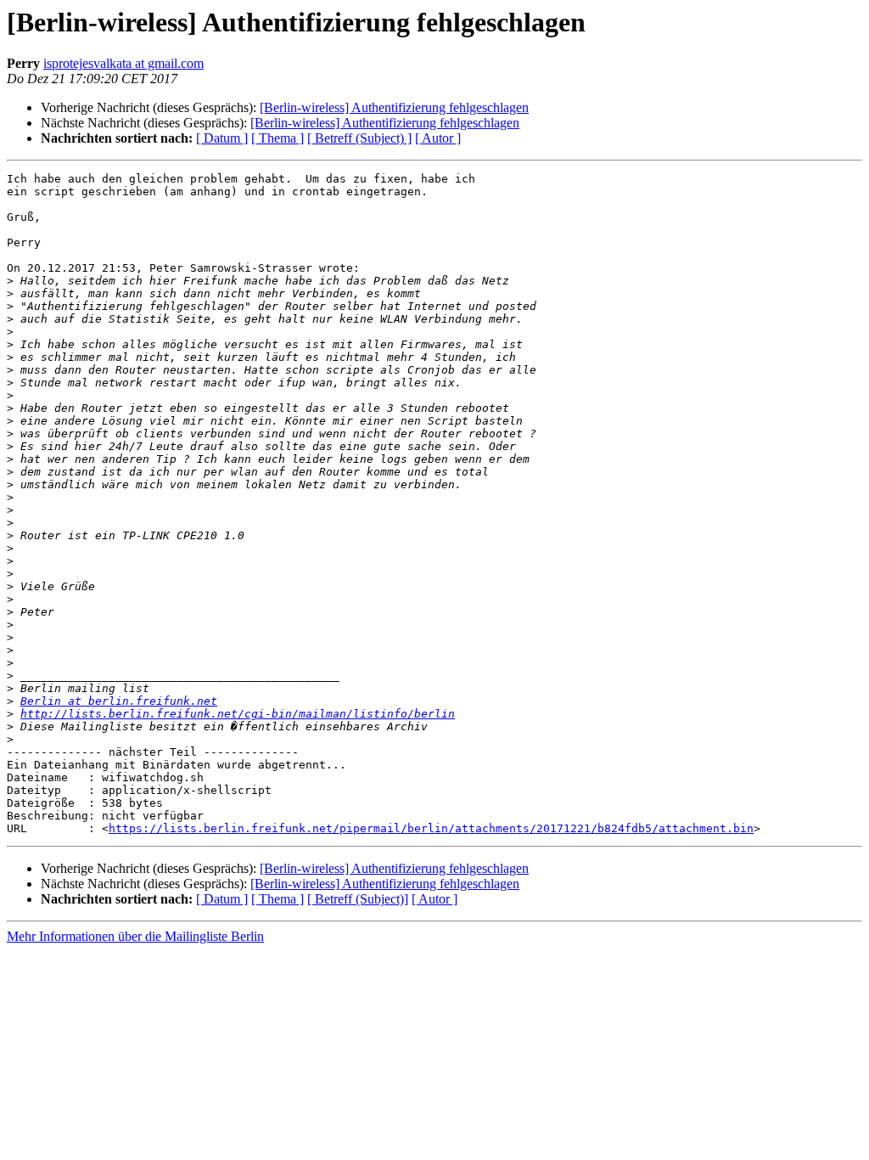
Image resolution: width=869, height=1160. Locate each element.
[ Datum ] (222, 138)
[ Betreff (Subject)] (357, 899)
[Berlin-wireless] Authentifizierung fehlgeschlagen (394, 107)
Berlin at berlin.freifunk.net (118, 701)
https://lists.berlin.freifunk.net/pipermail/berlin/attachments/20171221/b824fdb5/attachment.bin (431, 828)
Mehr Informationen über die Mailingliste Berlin (135, 936)
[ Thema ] (277, 138)
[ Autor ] (438, 138)
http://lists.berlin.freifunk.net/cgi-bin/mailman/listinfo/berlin (237, 713)
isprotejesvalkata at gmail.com (123, 63)
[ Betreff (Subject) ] (359, 138)
